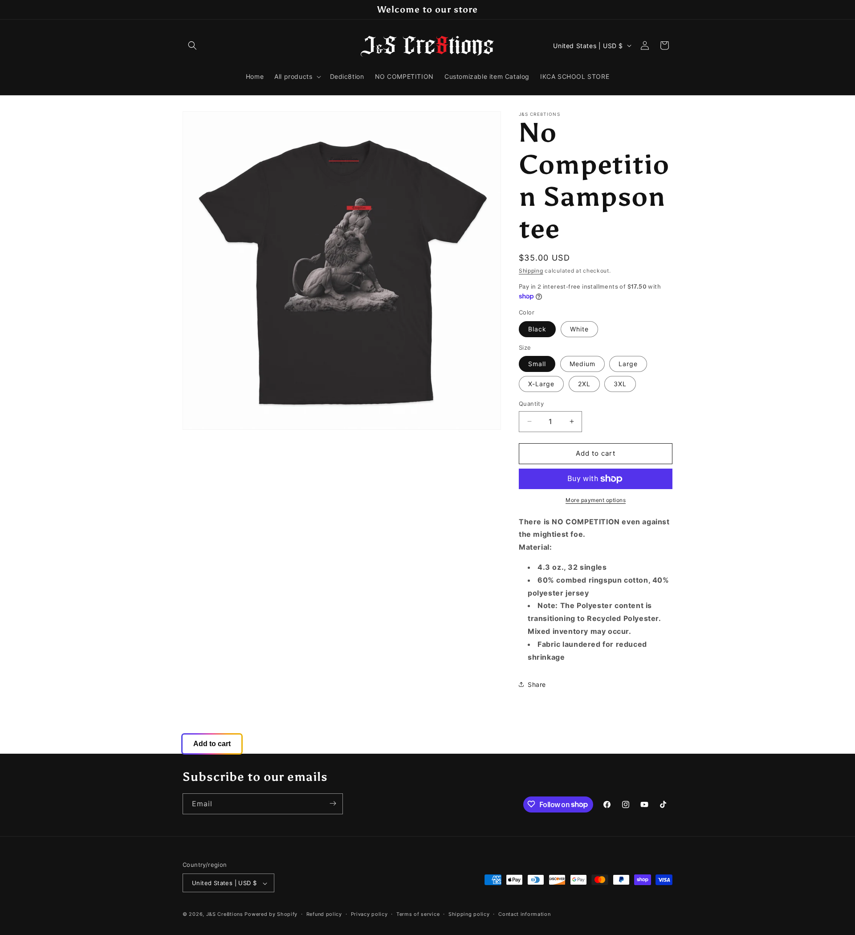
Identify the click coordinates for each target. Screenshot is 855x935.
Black (537, 329)
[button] (192, 45)
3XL (620, 384)
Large (628, 363)
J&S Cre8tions (224, 914)
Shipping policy (469, 914)
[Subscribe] (332, 803)
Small (537, 363)
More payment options (596, 500)
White (579, 329)
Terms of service (418, 914)
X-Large (541, 384)
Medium (582, 363)
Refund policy (324, 914)
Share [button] (537, 684)
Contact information (524, 914)
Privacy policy (369, 914)
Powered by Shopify (270, 914)
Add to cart (212, 743)
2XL (584, 384)
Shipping (531, 270)
